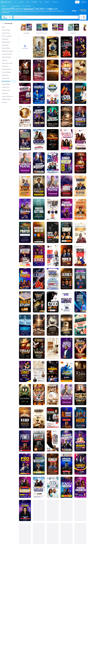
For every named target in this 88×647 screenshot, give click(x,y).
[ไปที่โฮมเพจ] (5, 2)
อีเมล (10, 17)
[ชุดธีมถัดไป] (86, 28)
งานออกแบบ (5, 17)
